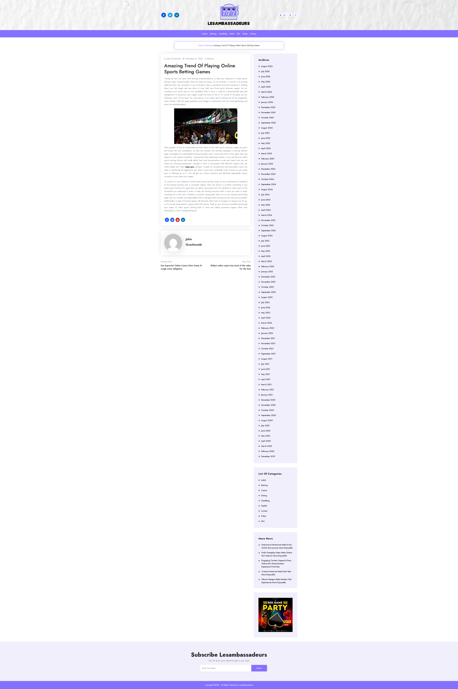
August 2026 (267, 66)
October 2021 (267, 348)
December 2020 (268, 400)
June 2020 (265, 430)
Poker (245, 33)
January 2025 (267, 163)
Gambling (223, 33)
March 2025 (266, 153)
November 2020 (268, 405)
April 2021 (265, 379)
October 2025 (267, 117)
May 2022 (265, 312)
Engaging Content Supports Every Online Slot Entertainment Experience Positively (276, 563)
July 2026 (265, 71)
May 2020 (265, 436)
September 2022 (268, 292)
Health (264, 505)
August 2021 (266, 359)
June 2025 (265, 138)
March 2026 (266, 92)
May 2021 (265, 374)
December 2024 (268, 169)
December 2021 (268, 338)
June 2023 (265, 246)
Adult (232, 33)
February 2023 (267, 266)
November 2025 (268, 112)
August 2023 (267, 235)
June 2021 (265, 369)
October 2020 (267, 410)
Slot (238, 33)
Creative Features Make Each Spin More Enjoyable (276, 573)
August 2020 (267, 420)
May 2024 (265, 205)
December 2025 (268, 107)
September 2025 (268, 122)
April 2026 (266, 86)
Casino (205, 33)
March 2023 (266, 261)
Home (200, 45)
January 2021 (267, 394)
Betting (213, 33)
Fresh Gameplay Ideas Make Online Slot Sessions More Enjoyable (276, 554)
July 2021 (265, 364)
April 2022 (266, 317)
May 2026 (265, 81)
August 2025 (267, 128)
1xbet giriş (189, 166)
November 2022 (268, 282)
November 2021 (268, 343)
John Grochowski (194, 242)
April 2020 (266, 441)
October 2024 (267, 179)
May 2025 (265, 143)
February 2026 (267, 97)
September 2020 (268, 415)
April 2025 (266, 148)
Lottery (253, 33)
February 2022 (267, 328)
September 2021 (268, 353)
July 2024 (265, 194)
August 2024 (267, 189)
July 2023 (265, 240)
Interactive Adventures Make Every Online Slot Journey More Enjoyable (277, 546)
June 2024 (265, 199)
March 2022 (266, 323)
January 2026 (267, 102)
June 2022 (265, 307)
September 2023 (268, 230)
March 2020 (266, 446)
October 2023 (267, 225)
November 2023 (268, 220)
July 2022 (265, 302)
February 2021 (267, 389)
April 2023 (266, 256)
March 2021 (266, 384)
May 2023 (265, 251)
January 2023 (267, 271)
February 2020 (267, 451)
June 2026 (265, 76)
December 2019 (268, 456)
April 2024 (266, 210)
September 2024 (268, 184)
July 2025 (265, 133)
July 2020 (265, 425)
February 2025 (267, 158)
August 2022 (267, 297)
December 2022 (268, 276)
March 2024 (266, 215)
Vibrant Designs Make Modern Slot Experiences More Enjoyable (276, 581)
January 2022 (267, 333)
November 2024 (268, 174)
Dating (264, 495)
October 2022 (267, 287)
